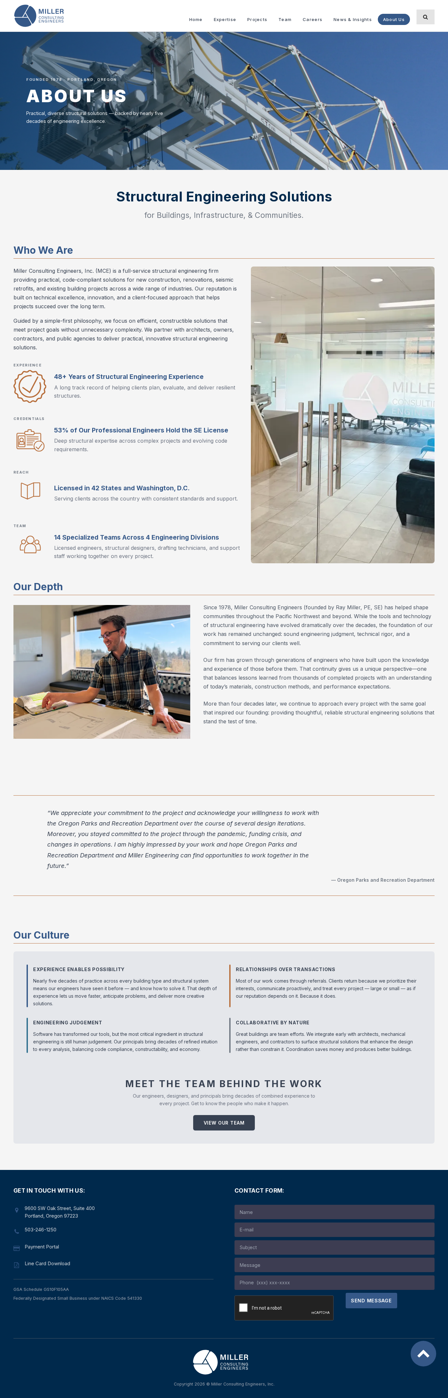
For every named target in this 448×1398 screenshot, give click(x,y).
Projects (257, 19)
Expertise (225, 19)
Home (196, 19)
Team (285, 19)
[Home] (42, 16)
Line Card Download (47, 1263)
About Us (394, 19)
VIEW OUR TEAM (224, 1123)
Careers (312, 19)
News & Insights (353, 19)
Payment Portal (42, 1247)
